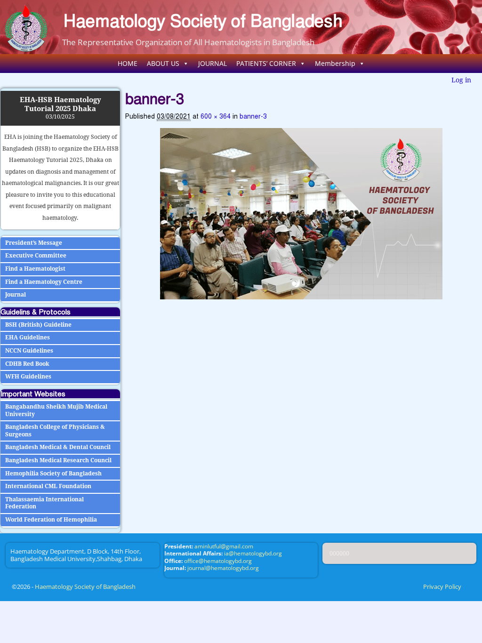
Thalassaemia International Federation (44, 503)
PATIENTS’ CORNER (266, 63)
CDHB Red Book (27, 364)
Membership (335, 63)
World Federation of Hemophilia (51, 519)
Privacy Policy (442, 586)
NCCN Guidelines (29, 350)
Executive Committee (35, 255)
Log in (461, 80)
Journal (15, 294)
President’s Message (33, 243)
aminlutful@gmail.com (223, 546)
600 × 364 (216, 117)
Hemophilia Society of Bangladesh (53, 473)
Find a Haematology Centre (43, 282)
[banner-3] (301, 213)
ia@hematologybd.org (253, 553)
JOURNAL (212, 63)
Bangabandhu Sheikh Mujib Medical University (56, 410)
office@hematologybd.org (218, 561)
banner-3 (253, 117)
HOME (127, 63)
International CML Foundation (48, 486)
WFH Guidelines (28, 376)
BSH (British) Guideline (38, 325)
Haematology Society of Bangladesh (203, 21)
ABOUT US (163, 63)
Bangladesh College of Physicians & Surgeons (55, 431)
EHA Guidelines (27, 337)
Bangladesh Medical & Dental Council (58, 447)
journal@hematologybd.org (223, 568)
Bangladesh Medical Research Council (58, 460)
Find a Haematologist (35, 268)
